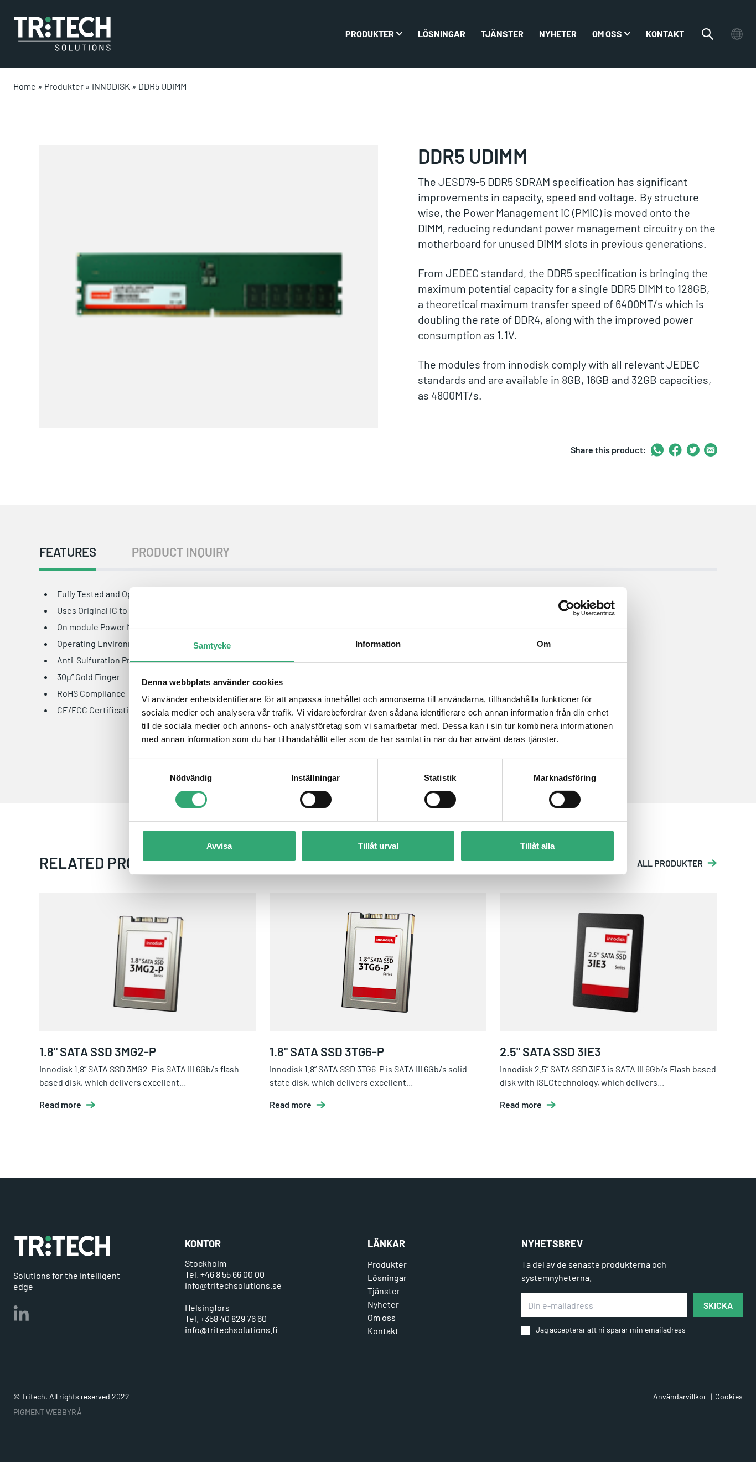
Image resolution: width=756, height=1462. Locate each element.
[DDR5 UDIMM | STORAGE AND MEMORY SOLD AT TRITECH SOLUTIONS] (62, 34)
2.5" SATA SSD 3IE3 (550, 1051)
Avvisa (219, 846)
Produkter (64, 86)
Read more (60, 1104)
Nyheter (558, 33)
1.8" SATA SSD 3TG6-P (327, 1051)
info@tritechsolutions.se (233, 1285)
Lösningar (441, 33)
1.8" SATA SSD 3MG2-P (97, 1051)
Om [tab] (544, 644)
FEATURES (67, 552)
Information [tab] (378, 644)
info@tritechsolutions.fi (231, 1329)
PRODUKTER (369, 33)
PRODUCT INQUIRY (181, 552)
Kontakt (665, 33)
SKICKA (718, 1305)
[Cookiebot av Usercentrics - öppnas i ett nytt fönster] (566, 607)
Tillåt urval (378, 846)
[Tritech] (62, 1246)
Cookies (729, 1396)
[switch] (316, 799)
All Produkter (670, 863)
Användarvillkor (679, 1396)
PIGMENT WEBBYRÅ (47, 1412)
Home (24, 86)
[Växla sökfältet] (707, 34)
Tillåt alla (537, 846)
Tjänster (502, 33)
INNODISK (111, 86)
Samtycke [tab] (212, 645)
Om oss (607, 33)
